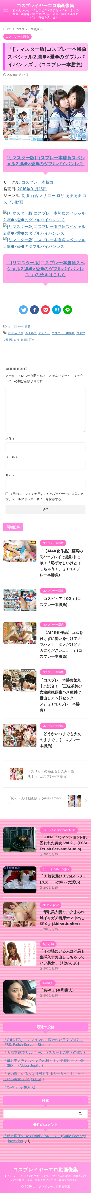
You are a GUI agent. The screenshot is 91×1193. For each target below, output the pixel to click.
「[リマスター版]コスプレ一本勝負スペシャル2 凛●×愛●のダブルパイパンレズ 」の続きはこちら (45, 268)
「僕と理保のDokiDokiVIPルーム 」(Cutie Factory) (44, 1136)
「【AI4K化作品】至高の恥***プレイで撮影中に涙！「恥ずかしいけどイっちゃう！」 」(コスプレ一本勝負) (61, 563)
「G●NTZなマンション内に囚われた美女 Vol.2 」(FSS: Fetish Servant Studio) (64, 843)
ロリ (60, 195)
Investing (15, 1141)
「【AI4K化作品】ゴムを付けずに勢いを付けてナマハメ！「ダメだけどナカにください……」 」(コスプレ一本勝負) (61, 644)
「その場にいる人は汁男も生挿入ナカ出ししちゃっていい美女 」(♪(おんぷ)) (62, 957)
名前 (10, 438)
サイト (10, 475)
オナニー (47, 195)
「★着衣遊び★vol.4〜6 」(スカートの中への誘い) (44, 1052)
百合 (34, 195)
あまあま (74, 195)
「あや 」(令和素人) (57, 990)
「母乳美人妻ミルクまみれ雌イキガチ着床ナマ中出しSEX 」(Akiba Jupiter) (62, 918)
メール (12, 457)
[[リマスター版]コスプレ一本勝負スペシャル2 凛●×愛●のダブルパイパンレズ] (45, 220)
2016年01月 (15, 333)
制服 (25, 195)
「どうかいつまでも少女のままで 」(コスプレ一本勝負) (60, 740)
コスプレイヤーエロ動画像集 (45, 5)
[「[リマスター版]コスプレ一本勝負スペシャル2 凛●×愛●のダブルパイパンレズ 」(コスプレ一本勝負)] (56, 309)
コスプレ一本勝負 (37, 182)
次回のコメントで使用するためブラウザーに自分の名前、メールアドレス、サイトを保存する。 (45, 496)
